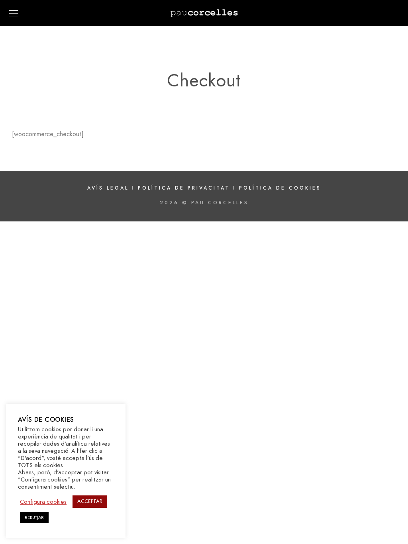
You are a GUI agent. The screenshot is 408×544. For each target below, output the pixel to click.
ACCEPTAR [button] (89, 501)
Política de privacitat (185, 188)
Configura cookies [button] (43, 501)
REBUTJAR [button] (34, 518)
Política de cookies (280, 188)
